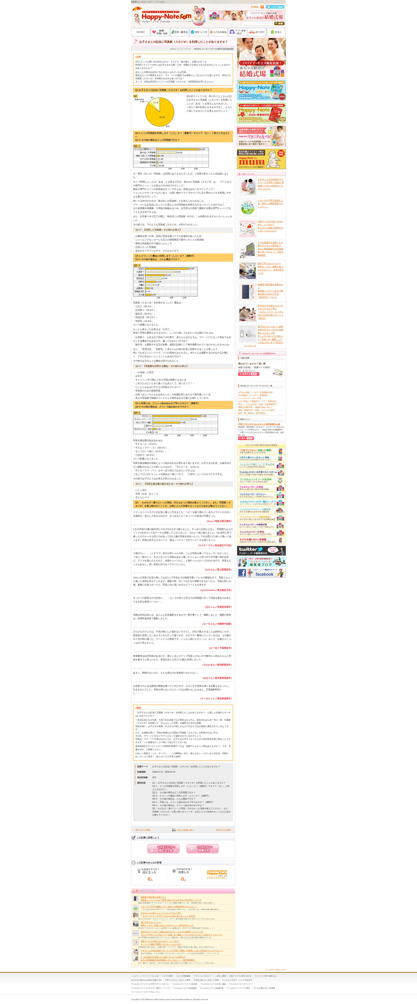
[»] (281, 16)
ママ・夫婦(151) (269, 401)
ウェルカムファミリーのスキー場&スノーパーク (150, 988)
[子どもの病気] (218, 32)
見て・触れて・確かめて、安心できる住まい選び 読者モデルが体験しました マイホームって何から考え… (177, 963)
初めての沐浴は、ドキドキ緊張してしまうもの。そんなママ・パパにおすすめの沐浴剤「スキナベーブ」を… (181, 953)
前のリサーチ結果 (143, 830)
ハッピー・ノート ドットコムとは (144, 976)
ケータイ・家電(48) (258, 395)
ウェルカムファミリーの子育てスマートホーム (150, 984)
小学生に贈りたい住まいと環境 (206, 980)
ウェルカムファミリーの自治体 (184, 984)
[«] (211, 16)
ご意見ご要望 (220, 976)
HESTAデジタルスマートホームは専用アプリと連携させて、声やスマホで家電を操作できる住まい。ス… (176, 928)
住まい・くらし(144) (247, 404)
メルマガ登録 (167, 976)
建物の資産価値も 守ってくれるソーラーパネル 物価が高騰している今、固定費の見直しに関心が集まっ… (177, 903)
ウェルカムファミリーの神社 (238, 988)
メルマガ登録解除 (183, 976)
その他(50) (243, 395)
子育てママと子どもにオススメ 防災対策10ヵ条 (259, 424)
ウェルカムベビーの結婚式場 (211, 988)
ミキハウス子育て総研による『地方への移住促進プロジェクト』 (169, 907)
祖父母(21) (260, 413)
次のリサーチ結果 (223, 830)
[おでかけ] (256, 32)
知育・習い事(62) (245, 413)
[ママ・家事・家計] (237, 32)
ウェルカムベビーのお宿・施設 (213, 984)
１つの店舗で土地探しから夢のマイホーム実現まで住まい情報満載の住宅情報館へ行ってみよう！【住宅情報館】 (270, 248)
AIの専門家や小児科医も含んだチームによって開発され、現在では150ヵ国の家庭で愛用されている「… (176, 937)
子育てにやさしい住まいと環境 (177, 980)
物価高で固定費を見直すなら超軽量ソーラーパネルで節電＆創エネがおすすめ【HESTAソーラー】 (270, 291)
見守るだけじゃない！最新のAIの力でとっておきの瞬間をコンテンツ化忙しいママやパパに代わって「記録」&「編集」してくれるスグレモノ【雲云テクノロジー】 (263, 336)
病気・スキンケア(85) (264, 410)
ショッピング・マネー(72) (249, 398)
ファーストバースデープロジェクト (145, 992)
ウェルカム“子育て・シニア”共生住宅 (237, 980)
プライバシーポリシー (203, 976)
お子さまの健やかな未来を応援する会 (146, 980)
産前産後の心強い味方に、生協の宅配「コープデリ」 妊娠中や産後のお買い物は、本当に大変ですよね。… (177, 947)
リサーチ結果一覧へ (185, 830)
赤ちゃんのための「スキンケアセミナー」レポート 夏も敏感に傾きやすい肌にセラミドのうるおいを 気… (177, 919)
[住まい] (276, 32)
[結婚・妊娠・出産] (160, 32)
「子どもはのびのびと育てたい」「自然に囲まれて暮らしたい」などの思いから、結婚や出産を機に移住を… (181, 909)
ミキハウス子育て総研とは (265, 976)
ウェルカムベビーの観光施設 (185, 988)
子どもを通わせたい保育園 (264, 988)
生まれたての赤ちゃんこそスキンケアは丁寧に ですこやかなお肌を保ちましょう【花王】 (271, 312)
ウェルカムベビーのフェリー (240, 984)
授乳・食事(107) (245, 410)
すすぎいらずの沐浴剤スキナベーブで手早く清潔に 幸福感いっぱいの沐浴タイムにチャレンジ (182, 951)
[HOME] (141, 32)
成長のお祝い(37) (262, 407)
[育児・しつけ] (199, 32)
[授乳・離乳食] (179, 32)
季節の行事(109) (245, 407)
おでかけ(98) (244, 392)
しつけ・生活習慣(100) (262, 392)
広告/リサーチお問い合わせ (240, 976)
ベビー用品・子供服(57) (248, 401)
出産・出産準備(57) (267, 404)
